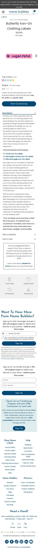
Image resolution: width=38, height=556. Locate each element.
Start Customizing (19, 104)
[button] (3, 12)
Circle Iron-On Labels (14, 154)
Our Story (10, 489)
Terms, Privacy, (13, 547)
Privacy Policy (20, 358)
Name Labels (10, 470)
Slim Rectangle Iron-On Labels (18, 159)
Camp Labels (10, 447)
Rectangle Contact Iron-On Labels (19, 156)
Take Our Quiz (6, 2)
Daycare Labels (10, 454)
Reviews (10, 482)
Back (5, 17)
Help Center (28, 448)
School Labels (10, 450)
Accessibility (25, 547)
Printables (10, 495)
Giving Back (28, 492)
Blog (10, 492)
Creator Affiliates (28, 489)
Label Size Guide (28, 460)
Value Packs (10, 460)
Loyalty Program (10, 486)
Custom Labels (10, 466)
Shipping (28, 445)
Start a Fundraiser (28, 482)
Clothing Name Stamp (10, 463)
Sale (10, 473)
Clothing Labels (10, 457)
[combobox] (5, 334)
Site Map (10, 505)
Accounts (28, 451)
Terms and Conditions (9, 358)
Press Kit (10, 498)
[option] (19, 56)
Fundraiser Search (28, 486)
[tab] (19, 113)
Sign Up (19, 343)
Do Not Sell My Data (28, 466)
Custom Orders (10, 502)
